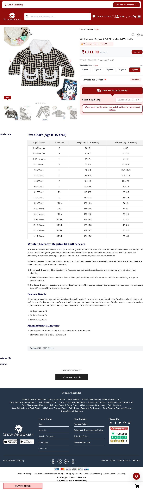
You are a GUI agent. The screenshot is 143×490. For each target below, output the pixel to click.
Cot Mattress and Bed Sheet (72, 402)
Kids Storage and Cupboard (92, 405)
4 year (122, 69)
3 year (110, 69)
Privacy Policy (81, 424)
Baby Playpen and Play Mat (34, 405)
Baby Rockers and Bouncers (23, 402)
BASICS (136, 460)
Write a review (70, 377)
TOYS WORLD (123, 460)
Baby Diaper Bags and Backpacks (84, 408)
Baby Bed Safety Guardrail (120, 402)
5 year (135, 69)
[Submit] (28, 16)
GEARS (105, 460)
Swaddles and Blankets (72, 411)
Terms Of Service (82, 442)
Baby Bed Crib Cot (47, 402)
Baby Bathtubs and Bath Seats (25, 408)
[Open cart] (137, 486)
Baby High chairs (57, 399)
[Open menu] (139, 16)
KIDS (112, 460)
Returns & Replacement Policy (88, 430)
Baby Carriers (114, 405)
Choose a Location (125, 4)
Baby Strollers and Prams (34, 399)
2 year (97, 69)
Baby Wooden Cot (110, 399)
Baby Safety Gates (97, 402)
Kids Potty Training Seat (54, 408)
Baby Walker (74, 399)
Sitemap (122, 474)
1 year (85, 69)
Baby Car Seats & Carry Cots (63, 405)
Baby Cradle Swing (91, 399)
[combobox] (57, 16)
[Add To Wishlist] (133, 34)
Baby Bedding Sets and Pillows (117, 408)
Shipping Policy (81, 436)
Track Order (109, 474)
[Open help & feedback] (136, 476)
